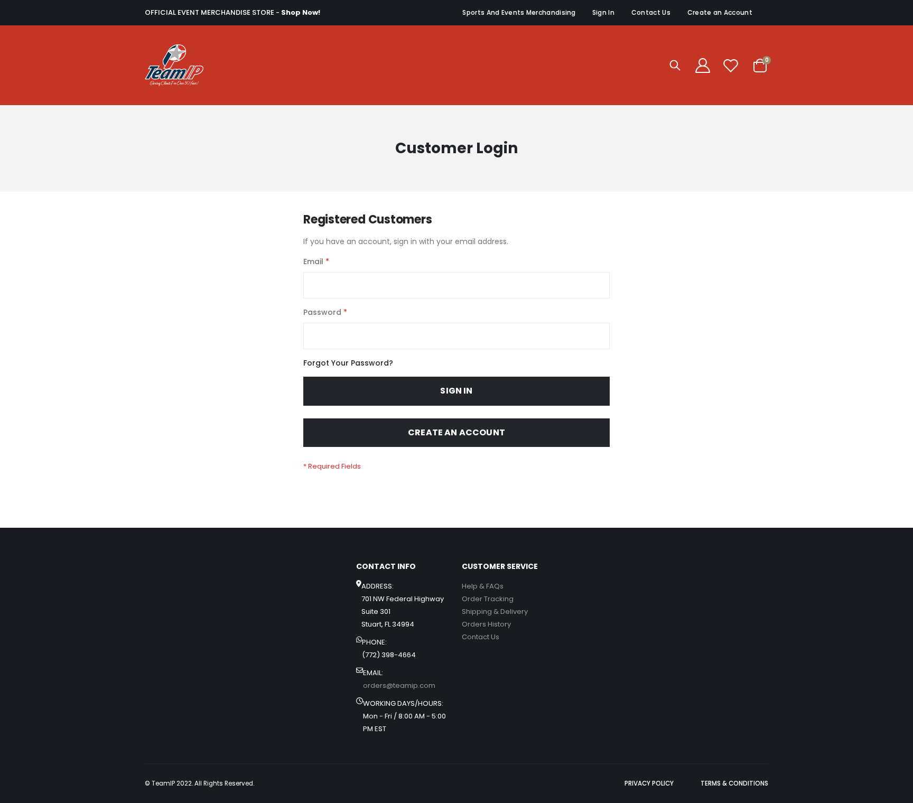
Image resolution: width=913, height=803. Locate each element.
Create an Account (719, 12)
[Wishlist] (731, 65)
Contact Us (650, 12)
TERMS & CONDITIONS (734, 783)
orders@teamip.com (399, 685)
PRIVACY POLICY (649, 783)
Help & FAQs (483, 586)
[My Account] (703, 65)
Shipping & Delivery (495, 611)
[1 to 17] (174, 65)
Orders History (486, 624)
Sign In (603, 12)
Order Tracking (488, 599)
